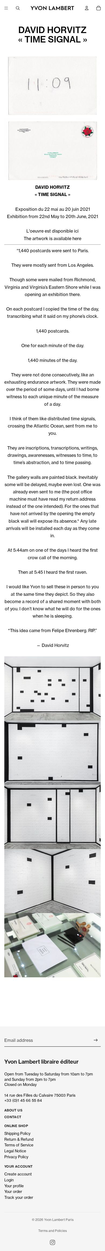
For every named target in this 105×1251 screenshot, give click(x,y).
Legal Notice (15, 1151)
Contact (13, 1117)
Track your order (18, 1197)
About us (13, 1110)
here (76, 238)
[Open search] (18, 8)
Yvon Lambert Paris (59, 1220)
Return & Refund (18, 1139)
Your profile (14, 1186)
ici (76, 231)
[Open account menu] (87, 8)
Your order (13, 1191)
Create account (18, 1174)
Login (9, 1180)
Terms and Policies (52, 1231)
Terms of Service (18, 1145)
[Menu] (6, 8)
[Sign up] (96, 1040)
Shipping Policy (17, 1133)
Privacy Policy (16, 1156)
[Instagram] (52, 1242)
